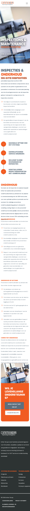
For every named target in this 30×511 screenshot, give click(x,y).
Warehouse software (7, 477)
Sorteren (21, 480)
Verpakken (21, 483)
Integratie (4, 474)
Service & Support (12, 54)
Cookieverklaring (7, 500)
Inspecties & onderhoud (18, 57)
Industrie (3, 480)
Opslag (20, 474)
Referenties (4, 483)
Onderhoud (4, 57)
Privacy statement (20, 500)
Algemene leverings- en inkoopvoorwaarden (9, 505)
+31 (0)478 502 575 (13, 413)
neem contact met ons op (14, 405)
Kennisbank (4, 486)
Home (2, 54)
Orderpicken (22, 477)
